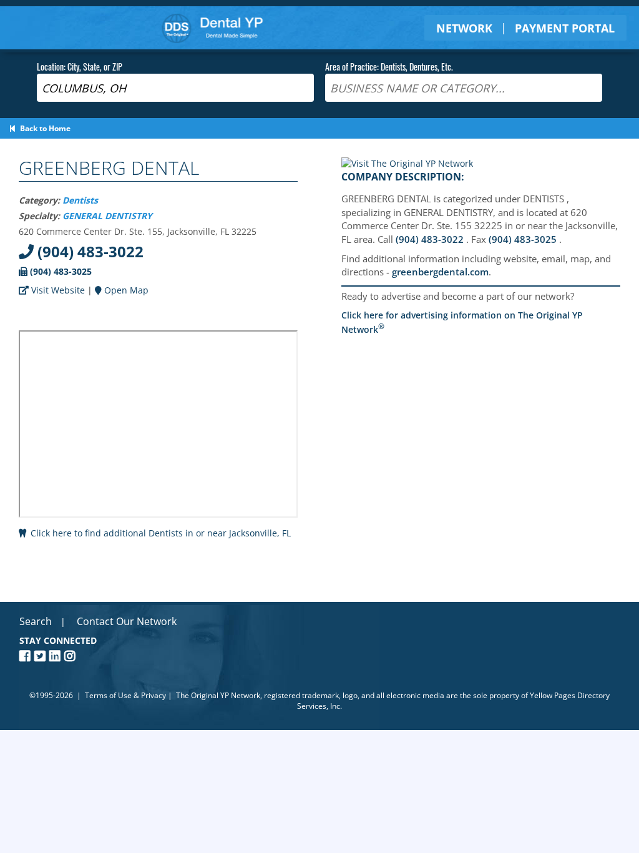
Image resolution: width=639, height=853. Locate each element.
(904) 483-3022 (89, 251)
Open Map (125, 290)
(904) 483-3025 (59, 271)
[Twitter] (41, 656)
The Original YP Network (218, 695)
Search (35, 621)
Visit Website (57, 290)
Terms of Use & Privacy (125, 695)
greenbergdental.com (440, 271)
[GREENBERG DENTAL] (407, 163)
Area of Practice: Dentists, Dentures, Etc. (389, 66)
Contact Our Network (127, 621)
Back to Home (43, 128)
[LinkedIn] (56, 656)
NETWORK (464, 28)
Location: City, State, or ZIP (79, 66)
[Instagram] (71, 656)
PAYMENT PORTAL (565, 28)
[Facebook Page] (26, 656)
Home (212, 27)
